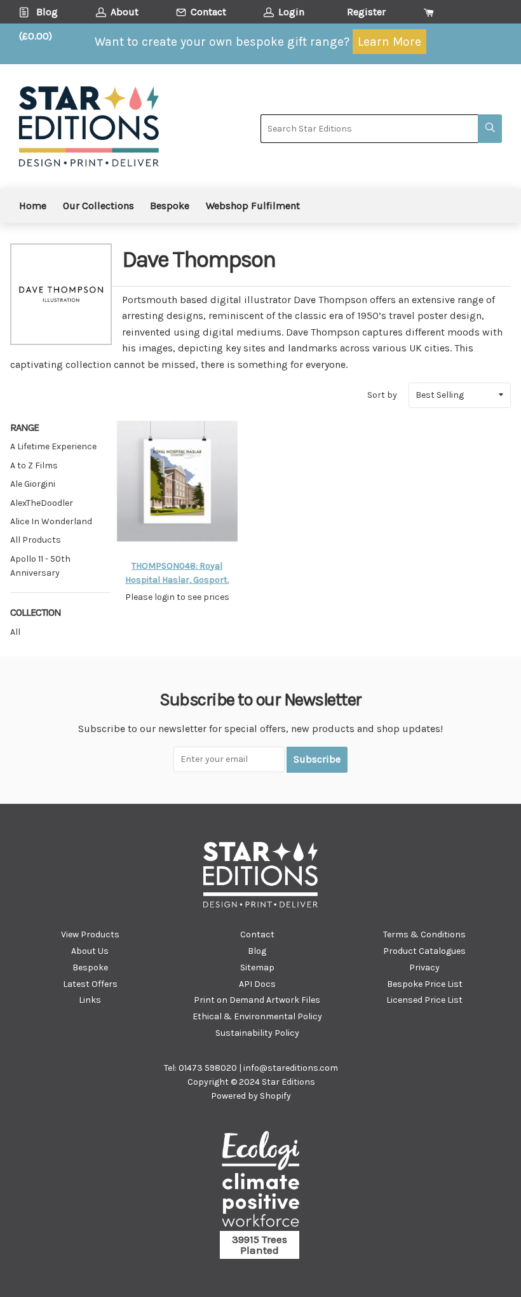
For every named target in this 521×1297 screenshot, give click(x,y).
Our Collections (98, 206)
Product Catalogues (424, 951)
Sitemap (257, 967)
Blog (257, 951)
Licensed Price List (424, 1000)
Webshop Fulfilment (253, 206)
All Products (35, 539)
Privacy (424, 967)
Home (32, 206)
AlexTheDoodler (41, 503)
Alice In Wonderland (51, 521)
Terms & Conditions (424, 934)
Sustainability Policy (257, 1033)
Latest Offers (90, 984)
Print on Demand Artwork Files (257, 1000)
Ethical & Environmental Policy (257, 1016)
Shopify (275, 1095)
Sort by (382, 395)
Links (90, 1000)
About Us (90, 951)
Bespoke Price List (425, 984)
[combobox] (369, 128)
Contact (257, 934)
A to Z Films (34, 465)
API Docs (257, 984)
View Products (90, 934)
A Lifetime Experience (53, 446)
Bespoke (169, 206)
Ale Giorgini (32, 484)
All (15, 632)
